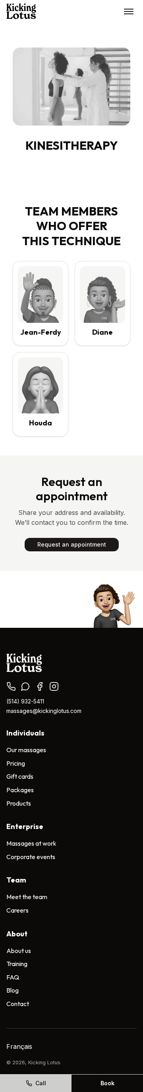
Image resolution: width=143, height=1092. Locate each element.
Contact (17, 1004)
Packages (20, 790)
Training (16, 964)
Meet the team (26, 897)
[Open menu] (129, 11)
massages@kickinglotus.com (43, 710)
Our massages (26, 750)
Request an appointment (71, 544)
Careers (17, 910)
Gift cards (19, 776)
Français (19, 1046)
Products (18, 803)
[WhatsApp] (25, 686)
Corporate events (30, 857)
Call (40, 1083)
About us (18, 951)
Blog (12, 990)
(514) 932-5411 (25, 701)
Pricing (15, 763)
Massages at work (31, 843)
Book (107, 1083)
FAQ (12, 977)
